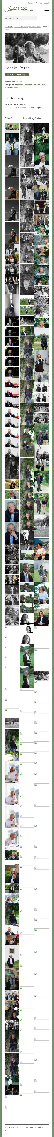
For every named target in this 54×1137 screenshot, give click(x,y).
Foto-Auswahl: (42, 3)
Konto (30, 3)
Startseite (9, 26)
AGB (6, 1130)
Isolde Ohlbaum (19, 9)
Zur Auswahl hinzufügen (17, 74)
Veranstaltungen (21, 26)
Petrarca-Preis (35, 26)
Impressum (31, 1127)
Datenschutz (42, 1127)
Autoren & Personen (23, 84)
